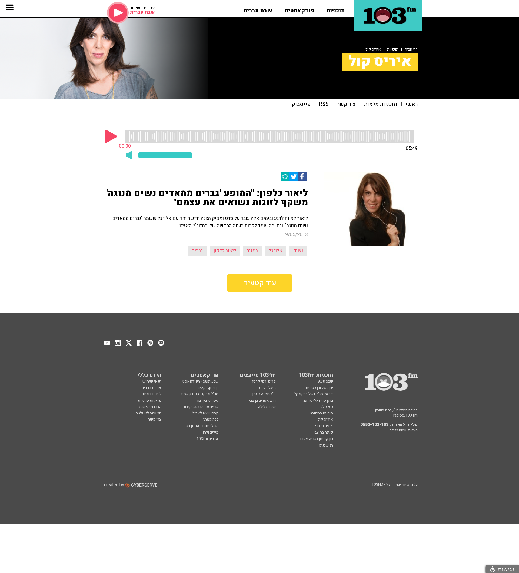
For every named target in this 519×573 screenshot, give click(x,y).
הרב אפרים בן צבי (262, 400)
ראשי (411, 104)
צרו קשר (154, 419)
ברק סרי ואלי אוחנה (318, 400)
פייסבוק (301, 104)
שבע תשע (325, 381)
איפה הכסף (324, 426)
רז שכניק (326, 445)
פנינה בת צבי (323, 432)
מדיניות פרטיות (149, 400)
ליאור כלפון (225, 250)
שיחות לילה (267, 407)
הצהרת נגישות (150, 407)
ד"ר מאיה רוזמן (264, 394)
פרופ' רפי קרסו (264, 381)
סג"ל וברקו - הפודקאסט (199, 394)
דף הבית (411, 49)
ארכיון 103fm (207, 439)
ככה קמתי (210, 419)
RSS (324, 104)
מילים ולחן (210, 432)
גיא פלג (327, 407)
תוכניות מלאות (380, 104)
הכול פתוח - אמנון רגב (201, 426)
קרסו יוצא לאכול (205, 413)
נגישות (505, 569)
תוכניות (392, 49)
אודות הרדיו (152, 388)
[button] (335, 9)
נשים (298, 250)
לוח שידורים (152, 394)
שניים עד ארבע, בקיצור (200, 407)
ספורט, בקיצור (207, 400)
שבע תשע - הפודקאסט (200, 381)
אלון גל (275, 250)
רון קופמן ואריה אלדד (316, 439)
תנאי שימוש (151, 381)
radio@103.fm (405, 415)
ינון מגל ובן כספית (319, 388)
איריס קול (373, 49)
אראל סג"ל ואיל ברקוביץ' (313, 394)
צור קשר (346, 104)
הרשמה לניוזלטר (148, 413)
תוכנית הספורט (321, 413)
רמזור (252, 250)
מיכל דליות (267, 388)
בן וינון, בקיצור (207, 388)
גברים (197, 250)
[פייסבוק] (302, 176)
